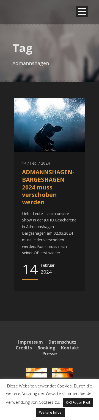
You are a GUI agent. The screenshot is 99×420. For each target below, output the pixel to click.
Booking (46, 348)
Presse (49, 354)
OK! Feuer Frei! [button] (78, 402)
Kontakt (70, 348)
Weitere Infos (50, 412)
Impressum (30, 342)
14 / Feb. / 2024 (36, 163)
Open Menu (82, 11)
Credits (24, 348)
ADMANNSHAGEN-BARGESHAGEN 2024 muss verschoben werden (48, 187)
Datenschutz (62, 342)
